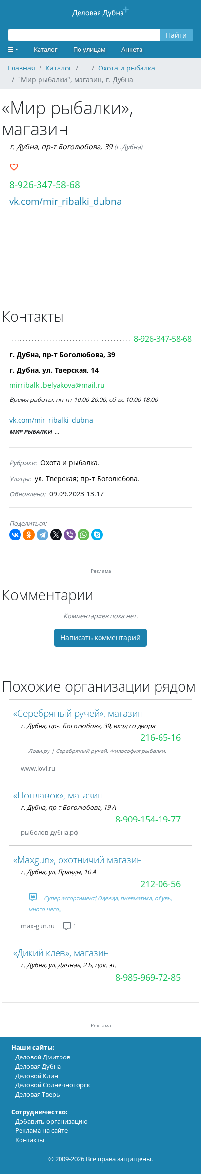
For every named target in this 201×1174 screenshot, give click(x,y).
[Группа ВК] (67, 768)
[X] (56, 534)
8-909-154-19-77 (148, 819)
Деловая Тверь (37, 1094)
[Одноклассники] (29, 534)
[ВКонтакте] (15, 534)
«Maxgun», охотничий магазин (77, 859)
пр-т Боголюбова (109, 478)
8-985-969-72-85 (148, 977)
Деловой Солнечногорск (52, 1084)
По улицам (89, 49)
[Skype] (97, 534)
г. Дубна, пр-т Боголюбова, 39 (61, 146)
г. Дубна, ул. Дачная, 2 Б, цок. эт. (68, 965)
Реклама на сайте (41, 1130)
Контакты (29, 1139)
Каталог (46, 49)
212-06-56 (161, 884)
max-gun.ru (38, 925)
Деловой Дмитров (42, 1057)
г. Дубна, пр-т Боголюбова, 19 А (68, 807)
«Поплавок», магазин (58, 794)
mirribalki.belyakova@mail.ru (57, 385)
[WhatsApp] (83, 534)
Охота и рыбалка (69, 462)
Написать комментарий (100, 637)
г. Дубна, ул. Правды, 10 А (58, 872)
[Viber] (70, 534)
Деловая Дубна (38, 1066)
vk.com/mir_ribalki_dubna (65, 201)
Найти (176, 35)
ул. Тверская (56, 478)
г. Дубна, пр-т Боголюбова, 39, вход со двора (88, 725)
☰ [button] (11, 49)
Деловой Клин (36, 1075)
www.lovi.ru (38, 768)
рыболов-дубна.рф (49, 832)
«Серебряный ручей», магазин (78, 713)
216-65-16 (161, 737)
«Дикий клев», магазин (61, 952)
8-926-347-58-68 (44, 184)
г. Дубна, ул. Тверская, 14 (54, 370)
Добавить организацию (51, 1121)
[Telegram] (42, 534)
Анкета (131, 49)
